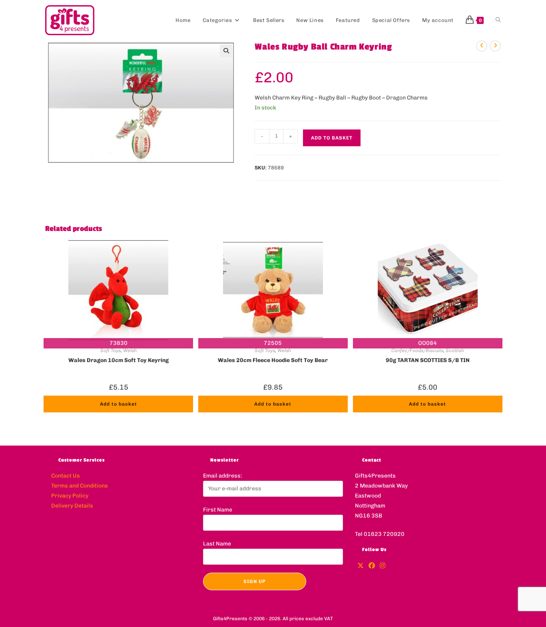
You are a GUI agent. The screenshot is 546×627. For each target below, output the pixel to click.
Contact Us (65, 475)
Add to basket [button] (118, 404)
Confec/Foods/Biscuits (417, 350)
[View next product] (495, 46)
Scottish (455, 350)
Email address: (222, 475)
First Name (217, 509)
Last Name (217, 543)
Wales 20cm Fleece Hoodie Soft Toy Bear (273, 360)
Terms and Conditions (79, 485)
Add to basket (332, 138)
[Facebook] (372, 566)
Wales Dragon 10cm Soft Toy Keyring (118, 360)
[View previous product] (481, 46)
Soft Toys (110, 350)
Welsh (130, 350)
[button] (226, 50)
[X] (360, 566)
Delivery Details (72, 505)
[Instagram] (382, 566)
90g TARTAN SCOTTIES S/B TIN (428, 360)
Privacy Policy (69, 495)
